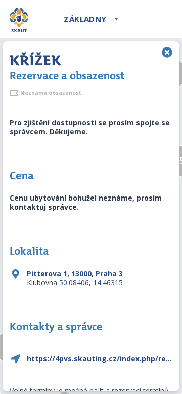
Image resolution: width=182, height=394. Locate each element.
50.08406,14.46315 (91, 282)
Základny (85, 19)
